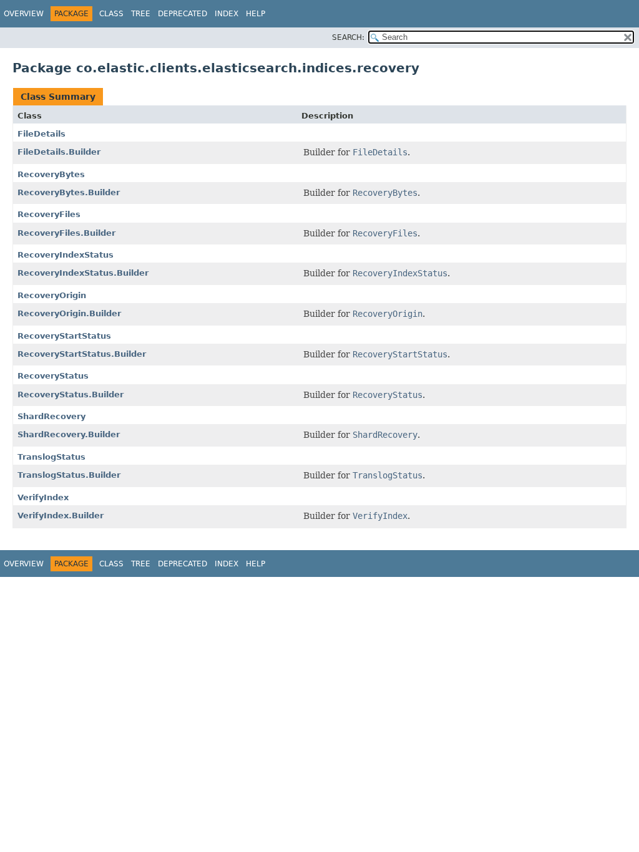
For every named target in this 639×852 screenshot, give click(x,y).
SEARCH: (348, 37)
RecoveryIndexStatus (65, 254)
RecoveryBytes (51, 174)
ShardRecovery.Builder (68, 434)
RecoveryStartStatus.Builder (81, 354)
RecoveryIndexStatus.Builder (83, 273)
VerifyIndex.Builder (60, 515)
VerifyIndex (43, 497)
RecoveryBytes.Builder (68, 192)
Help (255, 13)
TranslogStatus (51, 457)
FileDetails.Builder (58, 152)
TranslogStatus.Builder (68, 475)
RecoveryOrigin (51, 295)
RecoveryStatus (53, 375)
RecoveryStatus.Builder (70, 394)
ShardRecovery (51, 416)
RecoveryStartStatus (64, 336)
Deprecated (182, 13)
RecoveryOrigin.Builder (69, 313)
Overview (24, 13)
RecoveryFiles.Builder (66, 233)
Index (226, 13)
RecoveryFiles (48, 214)
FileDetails (41, 133)
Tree (140, 13)
